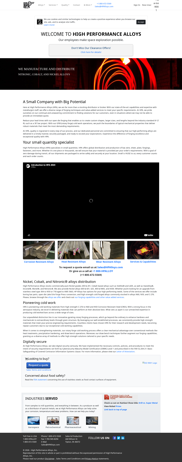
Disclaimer (49, 458)
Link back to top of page (115, 409)
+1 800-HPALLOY (102, 271)
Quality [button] (64, 5)
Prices (118, 406)
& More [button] (87, 5)
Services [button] (52, 5)
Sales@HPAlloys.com (104, 6)
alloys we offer (54, 297)
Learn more (49, 25)
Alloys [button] (40, 5)
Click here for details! (91, 52)
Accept (141, 22)
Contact (76, 5)
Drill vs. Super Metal (148, 403)
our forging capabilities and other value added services (99, 297)
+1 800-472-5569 (104, 3)
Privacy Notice (91, 458)
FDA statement (40, 379)
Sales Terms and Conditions (38, 370)
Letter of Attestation (125, 351)
